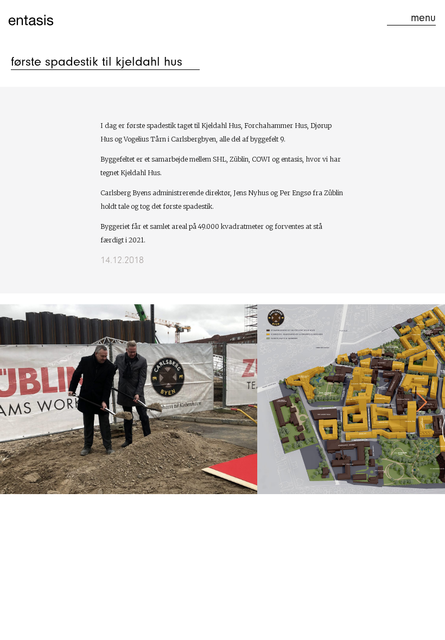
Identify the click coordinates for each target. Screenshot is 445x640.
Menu (423, 17)
